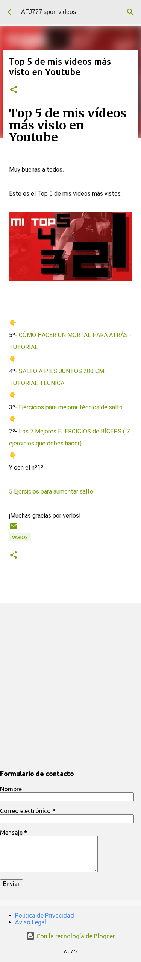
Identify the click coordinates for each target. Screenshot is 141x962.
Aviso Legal (30, 922)
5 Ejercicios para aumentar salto (51, 491)
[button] (13, 90)
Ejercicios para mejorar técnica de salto (71, 407)
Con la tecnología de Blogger (75, 936)
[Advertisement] (70, 684)
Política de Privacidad (44, 915)
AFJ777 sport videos (48, 12)
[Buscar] (130, 12)
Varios (20, 537)
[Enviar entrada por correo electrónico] (13, 529)
